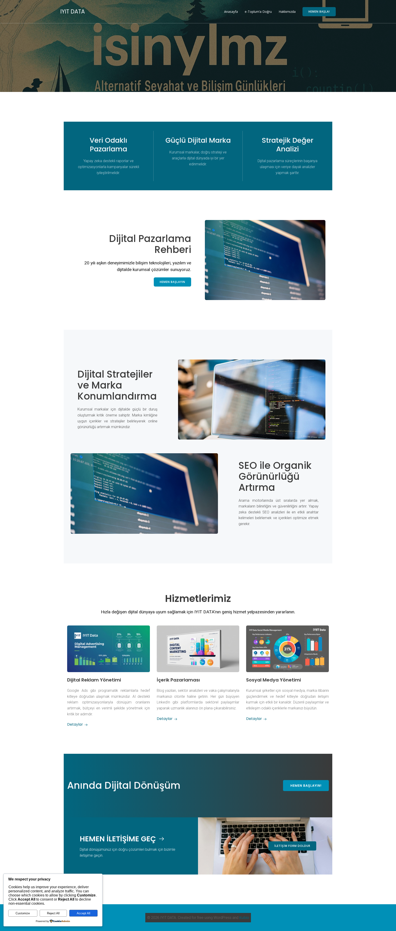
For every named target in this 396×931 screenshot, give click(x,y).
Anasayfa (231, 11)
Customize (23, 913)
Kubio (244, 917)
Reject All (53, 913)
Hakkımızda (287, 11)
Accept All (83, 913)
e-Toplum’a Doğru (258, 11)
